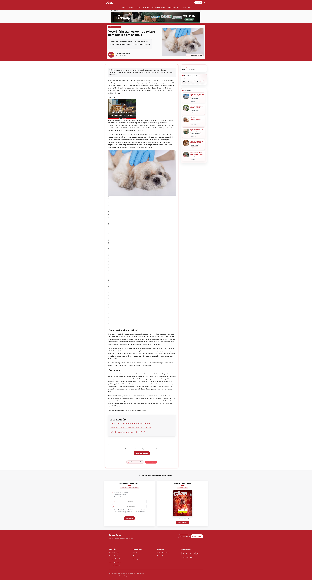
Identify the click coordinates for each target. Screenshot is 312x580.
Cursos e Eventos (114, 556)
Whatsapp (136, 559)
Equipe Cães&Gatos (124, 53)
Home (183, 69)
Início (123, 7)
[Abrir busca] (205, 2)
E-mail (135, 553)
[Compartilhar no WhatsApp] (184, 81)
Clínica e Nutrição (114, 27)
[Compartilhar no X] (193, 81)
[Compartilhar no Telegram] (197, 81)
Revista (131, 7)
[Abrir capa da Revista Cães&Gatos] (182, 503)
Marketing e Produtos (115, 562)
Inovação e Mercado (158, 7)
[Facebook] (190, 553)
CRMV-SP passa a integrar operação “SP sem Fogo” (127, 432)
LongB (125, 576)
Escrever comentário (142, 453)
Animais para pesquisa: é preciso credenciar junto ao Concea (130, 428)
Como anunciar (184, 536)
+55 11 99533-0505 (187, 557)
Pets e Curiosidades (174, 7)
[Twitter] (194, 553)
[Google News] (197, 553)
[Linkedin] (186, 553)
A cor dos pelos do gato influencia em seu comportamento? (130, 423)
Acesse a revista (182, 522)
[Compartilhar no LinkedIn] (188, 81)
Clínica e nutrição (143, 7)
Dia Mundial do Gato (163, 553)
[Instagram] (182, 553)
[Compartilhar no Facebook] (202, 81)
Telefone (135, 556)
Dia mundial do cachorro (164, 556)
